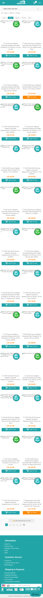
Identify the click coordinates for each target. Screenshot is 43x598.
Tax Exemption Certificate (12, 581)
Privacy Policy (9, 546)
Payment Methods (10, 573)
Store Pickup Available (11, 577)
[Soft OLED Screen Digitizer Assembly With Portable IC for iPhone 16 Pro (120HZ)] (32, 320)
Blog (6, 552)
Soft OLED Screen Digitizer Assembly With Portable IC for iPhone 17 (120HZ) (31, 211)
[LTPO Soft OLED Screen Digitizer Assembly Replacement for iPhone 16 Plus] (32, 403)
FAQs (6, 550)
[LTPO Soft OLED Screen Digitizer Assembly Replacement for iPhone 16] (10, 486)
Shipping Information (11, 575)
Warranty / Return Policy (12, 548)
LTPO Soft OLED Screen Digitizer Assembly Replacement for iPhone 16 (10, 502)
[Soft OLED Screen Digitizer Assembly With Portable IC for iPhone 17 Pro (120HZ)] (10, 154)
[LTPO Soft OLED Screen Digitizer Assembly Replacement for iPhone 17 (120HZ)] (10, 237)
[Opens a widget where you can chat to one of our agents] (35, 594)
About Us (7, 544)
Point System (9, 579)
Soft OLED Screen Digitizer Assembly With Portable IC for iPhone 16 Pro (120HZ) (31, 336)
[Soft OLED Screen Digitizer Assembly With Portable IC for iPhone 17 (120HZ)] (32, 195)
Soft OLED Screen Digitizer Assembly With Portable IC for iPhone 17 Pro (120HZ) (10, 170)
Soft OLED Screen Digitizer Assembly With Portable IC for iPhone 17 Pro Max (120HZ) (31, 87)
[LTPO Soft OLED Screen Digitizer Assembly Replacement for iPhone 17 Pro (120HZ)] (32, 154)
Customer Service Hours (12, 563)
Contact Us (8, 560)
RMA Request (9, 565)
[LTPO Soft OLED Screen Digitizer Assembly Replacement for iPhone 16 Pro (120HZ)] (10, 362)
